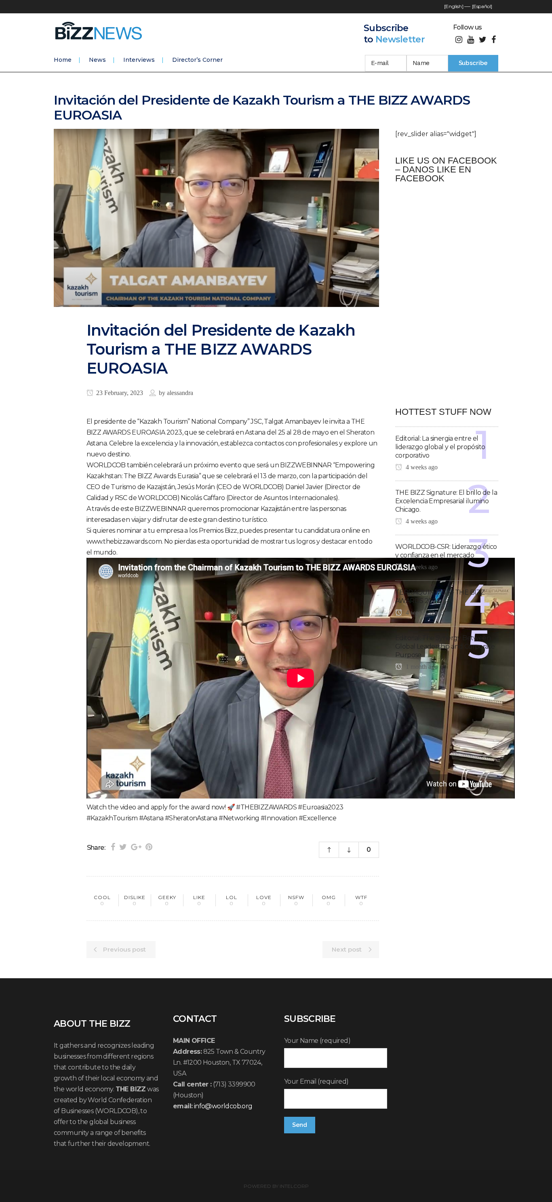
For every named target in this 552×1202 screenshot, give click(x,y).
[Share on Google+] (136, 847)
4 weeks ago (421, 467)
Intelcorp (294, 1186)
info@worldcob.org (223, 1106)
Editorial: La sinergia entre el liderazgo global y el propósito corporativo (440, 447)
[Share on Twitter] (123, 847)
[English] (453, 6)
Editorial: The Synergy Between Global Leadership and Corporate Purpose (445, 646)
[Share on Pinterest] (148, 847)
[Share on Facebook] (113, 847)
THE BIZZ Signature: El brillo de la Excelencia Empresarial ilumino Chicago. (446, 501)
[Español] (482, 6)
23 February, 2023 (119, 392)
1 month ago (421, 666)
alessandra (180, 392)
